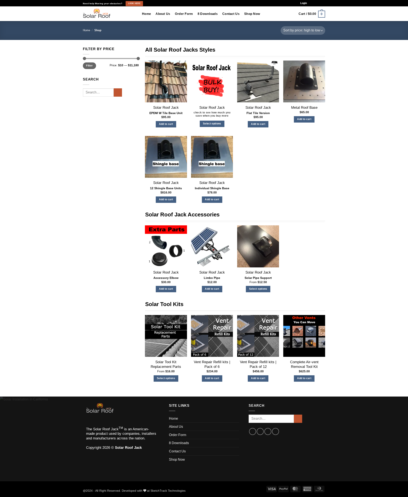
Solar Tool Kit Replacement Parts (166, 364)
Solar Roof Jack (166, 108)
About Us (163, 14)
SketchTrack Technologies (168, 490)
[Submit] (118, 92)
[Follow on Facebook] (311, 3)
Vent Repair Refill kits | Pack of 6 (212, 364)
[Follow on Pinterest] (323, 3)
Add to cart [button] (166, 124)
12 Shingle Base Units (166, 188)
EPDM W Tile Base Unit (166, 113)
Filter (89, 65)
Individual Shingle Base (212, 188)
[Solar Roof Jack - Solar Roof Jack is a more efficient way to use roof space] (109, 13)
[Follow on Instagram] (315, 3)
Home (146, 14)
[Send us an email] (319, 3)
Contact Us (230, 14)
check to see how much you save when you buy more (212, 114)
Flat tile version (258, 113)
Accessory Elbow (165, 278)
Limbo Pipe (212, 278)
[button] (303, 3)
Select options (212, 123)
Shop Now (252, 14)
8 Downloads (208, 14)
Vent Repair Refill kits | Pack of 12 (258, 364)
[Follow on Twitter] (267, 431)
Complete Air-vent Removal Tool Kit (304, 364)
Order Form (184, 14)
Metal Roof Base (304, 108)
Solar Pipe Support (258, 278)
